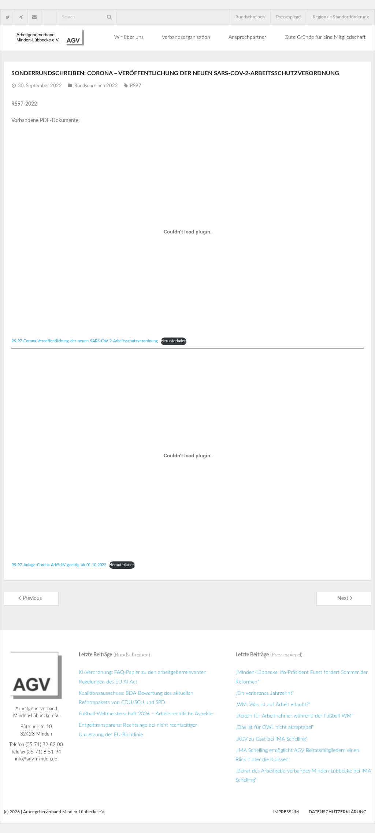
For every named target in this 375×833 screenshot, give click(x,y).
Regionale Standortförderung (341, 17)
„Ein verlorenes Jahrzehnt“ (264, 693)
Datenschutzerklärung (338, 812)
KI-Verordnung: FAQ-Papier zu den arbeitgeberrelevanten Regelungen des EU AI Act (143, 677)
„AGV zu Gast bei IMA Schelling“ (271, 739)
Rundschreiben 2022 (96, 86)
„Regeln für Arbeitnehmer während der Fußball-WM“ (294, 716)
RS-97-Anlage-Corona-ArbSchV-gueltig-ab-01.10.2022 (58, 565)
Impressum (286, 812)
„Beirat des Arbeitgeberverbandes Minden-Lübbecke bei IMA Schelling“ (303, 776)
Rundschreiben (250, 17)
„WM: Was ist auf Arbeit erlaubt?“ (273, 704)
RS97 (135, 86)
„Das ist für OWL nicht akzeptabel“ (274, 727)
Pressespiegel (288, 17)
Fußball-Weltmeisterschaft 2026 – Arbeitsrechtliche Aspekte (146, 713)
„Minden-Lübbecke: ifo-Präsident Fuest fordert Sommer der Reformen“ (301, 677)
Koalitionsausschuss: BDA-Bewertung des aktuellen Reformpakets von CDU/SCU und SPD (136, 698)
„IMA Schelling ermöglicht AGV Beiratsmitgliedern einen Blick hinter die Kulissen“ (297, 755)
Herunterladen (173, 341)
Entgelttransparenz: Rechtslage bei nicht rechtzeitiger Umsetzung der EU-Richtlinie (138, 730)
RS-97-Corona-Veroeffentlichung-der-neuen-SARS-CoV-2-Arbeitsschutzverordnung (84, 341)
